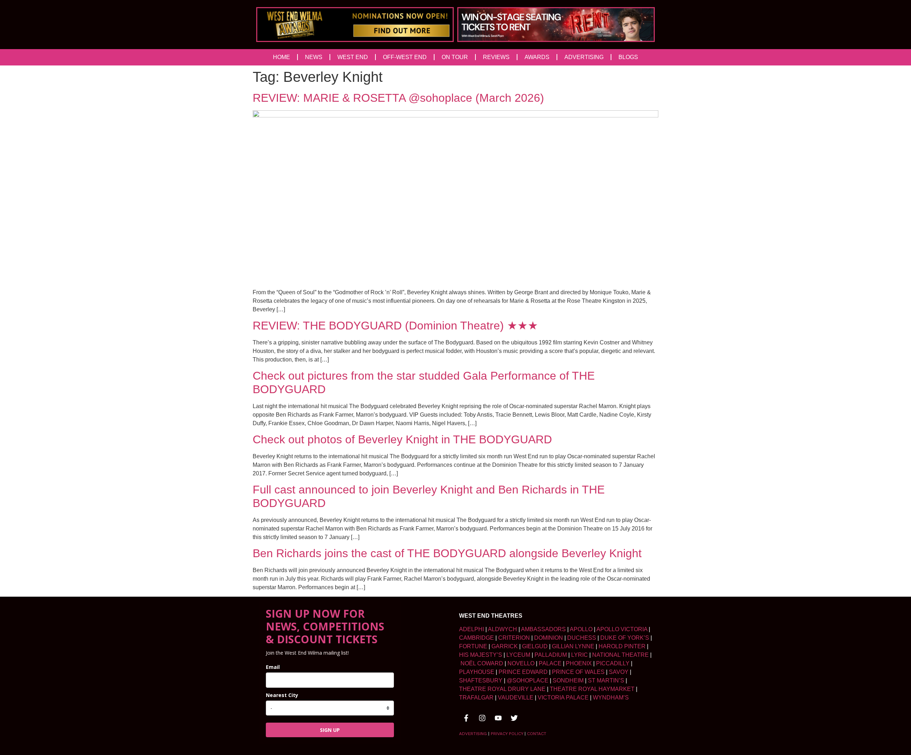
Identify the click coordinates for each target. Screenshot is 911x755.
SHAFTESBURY (480, 680)
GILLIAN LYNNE (573, 646)
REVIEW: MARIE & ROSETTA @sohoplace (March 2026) (398, 97)
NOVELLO (521, 663)
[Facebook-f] (466, 718)
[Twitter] (514, 718)
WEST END (352, 57)
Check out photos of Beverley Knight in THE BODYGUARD (402, 439)
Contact (536, 733)
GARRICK (504, 646)
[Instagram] (482, 718)
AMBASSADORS (543, 629)
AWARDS (537, 57)
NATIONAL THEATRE (620, 655)
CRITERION (514, 638)
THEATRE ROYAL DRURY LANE (502, 689)
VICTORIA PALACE (563, 698)
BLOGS (628, 57)
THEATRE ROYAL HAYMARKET (592, 689)
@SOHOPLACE (527, 680)
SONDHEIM (568, 680)
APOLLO (581, 629)
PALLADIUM (551, 655)
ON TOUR (455, 57)
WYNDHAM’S (611, 698)
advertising (473, 733)
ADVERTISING (584, 57)
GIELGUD (535, 646)
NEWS (313, 57)
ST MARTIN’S (606, 680)
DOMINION (548, 638)
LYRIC (579, 655)
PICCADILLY (613, 663)
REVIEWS (496, 57)
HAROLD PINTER (622, 646)
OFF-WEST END (405, 57)
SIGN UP (330, 730)
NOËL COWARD (481, 663)
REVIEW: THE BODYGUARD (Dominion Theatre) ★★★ (395, 325)
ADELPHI (471, 629)
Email (273, 667)
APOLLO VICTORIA (621, 629)
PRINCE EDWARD (523, 672)
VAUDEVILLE (515, 698)
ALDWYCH (502, 629)
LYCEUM (518, 655)
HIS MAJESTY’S (480, 655)
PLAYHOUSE (476, 672)
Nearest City (282, 695)
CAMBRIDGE (476, 638)
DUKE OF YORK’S (624, 638)
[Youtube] (498, 718)
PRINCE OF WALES (578, 672)
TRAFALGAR (476, 698)
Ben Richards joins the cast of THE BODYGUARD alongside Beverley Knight (447, 553)
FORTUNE (473, 646)
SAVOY (618, 672)
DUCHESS (581, 638)
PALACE (550, 663)
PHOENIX (579, 663)
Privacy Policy (507, 733)
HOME (281, 57)
